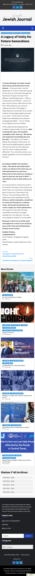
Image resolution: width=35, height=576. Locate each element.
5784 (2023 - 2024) (8, 477)
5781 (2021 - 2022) (8, 488)
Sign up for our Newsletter (10, 4)
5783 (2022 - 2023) (8, 481)
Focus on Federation (6, 33)
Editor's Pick (16, 325)
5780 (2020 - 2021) (8, 492)
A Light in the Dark (8, 332)
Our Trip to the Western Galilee (12, 297)
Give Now (21, 4)
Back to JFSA (28, 4)
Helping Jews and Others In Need (12, 330)
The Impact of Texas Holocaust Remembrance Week (13, 254)
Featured (24, 325)
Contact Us (16, 559)
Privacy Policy (25, 555)
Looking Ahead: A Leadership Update (13, 365)
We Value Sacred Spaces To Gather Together (18, 259)
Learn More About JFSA (11, 555)
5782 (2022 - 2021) (8, 485)
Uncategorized (26, 33)
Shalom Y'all (17, 33)
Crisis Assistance (8, 455)
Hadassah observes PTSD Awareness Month (15, 427)
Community (6, 325)
